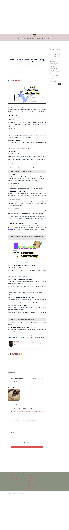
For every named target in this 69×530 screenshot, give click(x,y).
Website (29, 437)
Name (12, 432)
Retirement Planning (32, 486)
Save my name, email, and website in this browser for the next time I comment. (27, 442)
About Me (49, 38)
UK (28, 489)
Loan (29, 483)
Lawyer (43, 38)
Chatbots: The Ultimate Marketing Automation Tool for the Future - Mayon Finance (28, 411)
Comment (13, 423)
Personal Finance (30, 38)
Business (23, 38)
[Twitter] (11, 349)
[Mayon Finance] (34, 35)
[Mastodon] (18, 80)
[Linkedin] (14, 80)
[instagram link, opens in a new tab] (54, 481)
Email (12, 437)
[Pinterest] (16, 80)
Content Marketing (34, 64)
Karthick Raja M (20, 64)
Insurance (30, 480)
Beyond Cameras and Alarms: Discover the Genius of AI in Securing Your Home (17, 380)
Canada (29, 477)
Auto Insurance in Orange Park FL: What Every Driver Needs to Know (55, 49)
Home (19, 38)
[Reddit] (12, 80)
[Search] (59, 84)
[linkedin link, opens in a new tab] (52, 481)
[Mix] (19, 80)
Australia (29, 473)
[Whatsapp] (21, 80)
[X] (10, 80)
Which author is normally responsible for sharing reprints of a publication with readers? (13, 404)
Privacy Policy (12, 477)
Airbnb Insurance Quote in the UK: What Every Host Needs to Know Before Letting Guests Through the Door (55, 56)
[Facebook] (8, 80)
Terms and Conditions (14, 478)
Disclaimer (12, 475)
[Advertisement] (23, 6)
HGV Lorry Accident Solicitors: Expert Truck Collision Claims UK (54, 77)
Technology (38, 38)
